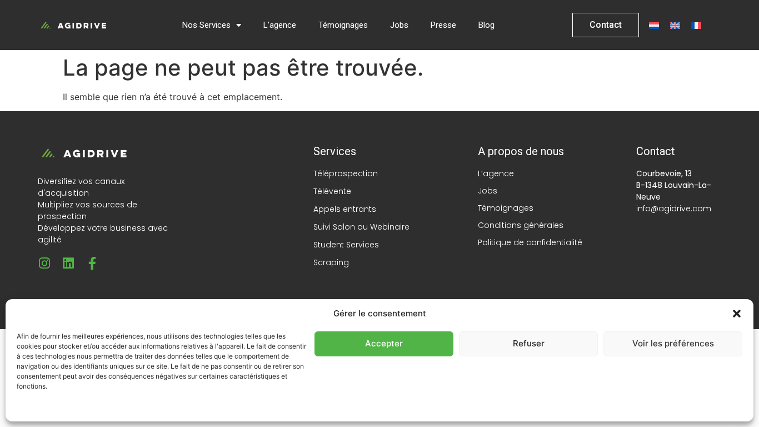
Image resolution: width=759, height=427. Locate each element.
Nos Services (206, 25)
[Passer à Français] (696, 25)
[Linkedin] (68, 263)
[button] (736, 313)
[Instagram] (44, 263)
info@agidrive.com (673, 208)
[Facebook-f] (92, 263)
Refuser (529, 343)
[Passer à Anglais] (675, 25)
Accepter (384, 343)
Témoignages (343, 25)
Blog (486, 25)
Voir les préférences (673, 343)
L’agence (279, 25)
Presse (443, 25)
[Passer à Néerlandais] (654, 25)
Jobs (399, 25)
